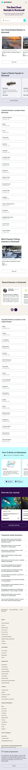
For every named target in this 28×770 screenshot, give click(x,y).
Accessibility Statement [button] (6, 636)
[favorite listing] (20, 50)
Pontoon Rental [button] (5, 673)
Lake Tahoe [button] (4, 710)
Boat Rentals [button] (4, 664)
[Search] (24, 20)
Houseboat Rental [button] (5, 671)
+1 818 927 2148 (5, 738)
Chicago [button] (3, 719)
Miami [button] (3, 706)
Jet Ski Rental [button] (4, 666)
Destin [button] (3, 726)
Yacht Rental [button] (4, 676)
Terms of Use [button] (13, 756)
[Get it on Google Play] (19, 481)
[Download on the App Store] (9, 481)
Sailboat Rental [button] (5, 678)
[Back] (12, 309)
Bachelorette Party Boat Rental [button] (8, 680)
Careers (3, 625)
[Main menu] (26, 2)
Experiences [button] (5, 661)
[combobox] (12, 20)
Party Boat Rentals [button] (5, 682)
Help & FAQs (4, 736)
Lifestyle (3, 692)
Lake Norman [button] (4, 722)
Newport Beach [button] (5, 717)
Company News (5, 690)
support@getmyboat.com (7, 740)
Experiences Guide (6, 694)
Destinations (4, 696)
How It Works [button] (4, 650)
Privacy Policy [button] (4, 761)
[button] (11, 42)
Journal (3, 686)
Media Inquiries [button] (5, 627)
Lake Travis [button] (4, 715)
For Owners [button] (4, 652)
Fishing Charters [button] (5, 669)
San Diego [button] (4, 713)
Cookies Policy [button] (5, 634)
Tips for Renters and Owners (8, 699)
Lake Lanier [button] (4, 708)
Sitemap (3, 641)
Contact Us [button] (4, 643)
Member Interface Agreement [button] (8, 638)
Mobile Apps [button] (4, 655)
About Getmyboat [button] (5, 623)
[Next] (15, 309)
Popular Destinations (7, 702)
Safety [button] (3, 657)
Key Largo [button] (4, 724)
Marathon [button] (4, 729)
